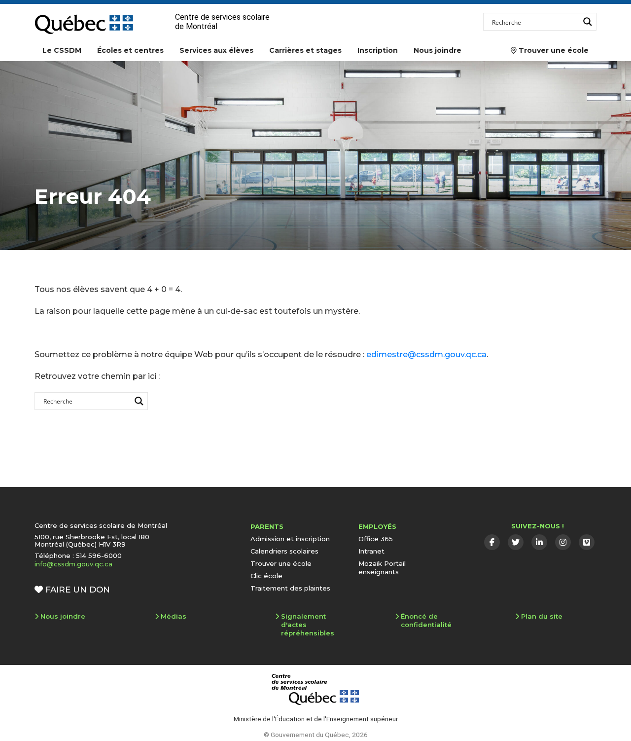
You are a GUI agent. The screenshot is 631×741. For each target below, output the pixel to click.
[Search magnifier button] (587, 21)
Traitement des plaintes (290, 588)
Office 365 (375, 539)
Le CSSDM (61, 50)
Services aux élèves (216, 50)
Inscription (377, 50)
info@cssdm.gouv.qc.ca (73, 564)
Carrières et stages (305, 50)
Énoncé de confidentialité (426, 620)
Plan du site (541, 616)
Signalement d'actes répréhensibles (307, 624)
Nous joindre (437, 50)
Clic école (266, 576)
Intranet (371, 551)
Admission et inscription (290, 539)
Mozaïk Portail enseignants (382, 567)
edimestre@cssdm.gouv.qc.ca (426, 354)
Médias (173, 616)
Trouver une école (550, 50)
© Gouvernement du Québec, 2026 (316, 735)
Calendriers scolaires (284, 551)
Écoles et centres (130, 50)
